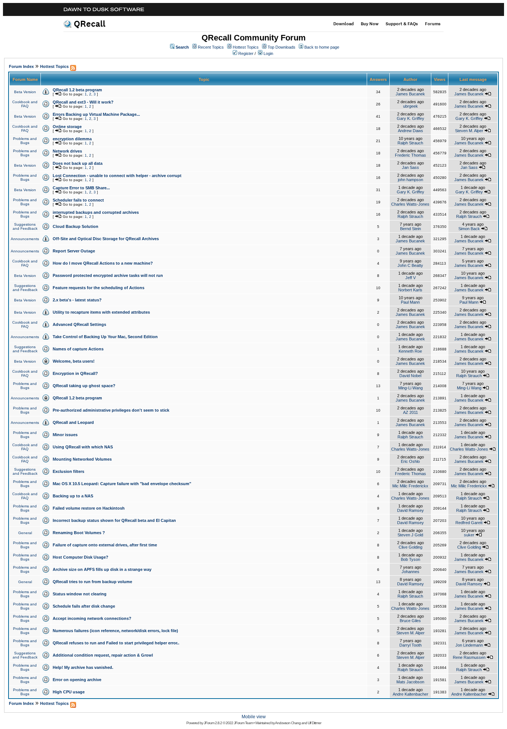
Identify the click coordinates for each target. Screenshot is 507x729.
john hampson (410, 179)
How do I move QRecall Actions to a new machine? (103, 263)
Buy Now (370, 24)
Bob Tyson (410, 559)
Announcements (25, 239)
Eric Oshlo (410, 461)
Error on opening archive (77, 679)
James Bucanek (410, 94)
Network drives (67, 151)
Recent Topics (211, 47)
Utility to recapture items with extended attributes (101, 312)
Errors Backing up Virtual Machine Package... (96, 114)
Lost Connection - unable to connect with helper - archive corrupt (117, 175)
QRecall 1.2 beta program (77, 90)
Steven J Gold (410, 535)
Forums (433, 24)
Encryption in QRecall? (75, 373)
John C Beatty (410, 265)
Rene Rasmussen (469, 657)
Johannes (410, 571)
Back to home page (321, 47)
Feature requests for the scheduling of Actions (98, 287)
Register (246, 53)
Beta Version (25, 92)
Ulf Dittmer (314, 723)
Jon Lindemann (469, 645)
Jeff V (410, 277)
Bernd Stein (410, 228)
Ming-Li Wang (410, 388)
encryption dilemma (72, 139)
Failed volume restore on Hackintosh (89, 508)
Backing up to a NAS (73, 496)
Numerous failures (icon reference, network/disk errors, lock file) (115, 630)
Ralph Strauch (410, 143)
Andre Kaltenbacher (410, 694)
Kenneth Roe (410, 351)
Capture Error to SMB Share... (81, 188)
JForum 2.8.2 (213, 723)
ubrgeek (410, 106)
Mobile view (254, 716)
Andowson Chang (288, 723)
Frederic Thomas (410, 155)
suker (469, 535)
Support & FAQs (402, 24)
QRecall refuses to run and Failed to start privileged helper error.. (116, 643)
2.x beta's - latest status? (77, 300)
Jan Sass (410, 167)
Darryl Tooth (410, 645)
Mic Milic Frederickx (410, 486)
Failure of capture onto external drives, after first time (105, 545)
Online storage (67, 126)
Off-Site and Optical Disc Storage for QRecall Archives (106, 238)
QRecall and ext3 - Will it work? (83, 102)
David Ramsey (410, 510)
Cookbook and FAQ (24, 104)
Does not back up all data (77, 163)
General (25, 533)
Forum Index (21, 66)
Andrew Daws (410, 130)
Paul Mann (410, 302)
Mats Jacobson (410, 682)
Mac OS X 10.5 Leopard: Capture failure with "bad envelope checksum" (122, 483)
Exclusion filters (68, 471)
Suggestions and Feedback (25, 226)
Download (343, 24)
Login (268, 53)
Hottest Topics (246, 47)
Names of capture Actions (78, 349)
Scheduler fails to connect (78, 200)
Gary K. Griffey (410, 118)
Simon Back (469, 228)
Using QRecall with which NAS (83, 447)
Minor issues (65, 434)
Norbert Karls (410, 290)
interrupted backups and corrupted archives (96, 212)
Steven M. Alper (469, 130)
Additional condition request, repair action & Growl (103, 655)
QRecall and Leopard (73, 422)
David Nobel (410, 375)
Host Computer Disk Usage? (80, 557)
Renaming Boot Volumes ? (79, 532)
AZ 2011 (410, 412)
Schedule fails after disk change (84, 606)
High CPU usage (69, 692)
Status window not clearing (80, 594)
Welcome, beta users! (74, 361)
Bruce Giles (410, 620)
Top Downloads (281, 47)
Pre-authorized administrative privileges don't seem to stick (111, 410)
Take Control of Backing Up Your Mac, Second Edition (105, 336)
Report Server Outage (74, 251)
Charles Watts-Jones (410, 204)
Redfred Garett (469, 522)
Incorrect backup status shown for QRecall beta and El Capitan (114, 520)
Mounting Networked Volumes (82, 459)
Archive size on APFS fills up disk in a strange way (102, 569)
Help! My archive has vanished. (83, 667)
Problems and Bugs (25, 141)
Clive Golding (410, 547)
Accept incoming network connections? (92, 618)
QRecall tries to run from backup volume (92, 581)
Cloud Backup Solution (75, 226)
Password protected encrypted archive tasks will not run (108, 275)
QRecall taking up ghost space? (84, 385)
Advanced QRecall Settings (79, 324)
